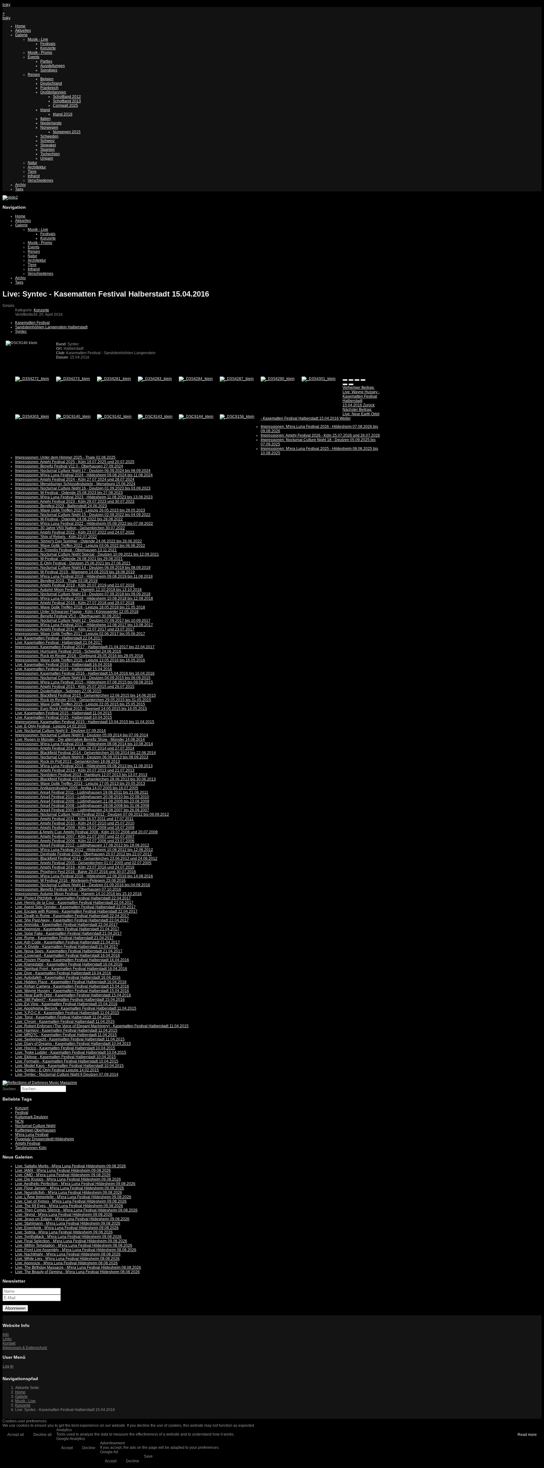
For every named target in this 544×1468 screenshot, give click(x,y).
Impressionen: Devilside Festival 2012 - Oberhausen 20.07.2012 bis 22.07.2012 (83, 854)
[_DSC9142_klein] (114, 416)
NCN (19, 1121)
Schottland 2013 (67, 101)
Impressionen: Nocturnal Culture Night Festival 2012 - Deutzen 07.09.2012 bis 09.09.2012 (92, 814)
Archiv (20, 185)
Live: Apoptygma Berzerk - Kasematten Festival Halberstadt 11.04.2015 (75, 1008)
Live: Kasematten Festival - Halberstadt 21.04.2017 (58, 642)
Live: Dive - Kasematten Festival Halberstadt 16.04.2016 (63, 973)
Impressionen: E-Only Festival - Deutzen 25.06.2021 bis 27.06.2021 (73, 563)
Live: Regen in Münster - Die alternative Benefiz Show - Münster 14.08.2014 (80, 739)
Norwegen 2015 (67, 132)
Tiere (32, 171)
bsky (6, 5)
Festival (21, 1112)
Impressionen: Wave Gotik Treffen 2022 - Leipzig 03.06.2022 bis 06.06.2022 (80, 545)
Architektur (37, 167)
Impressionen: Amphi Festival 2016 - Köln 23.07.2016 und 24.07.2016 (74, 867)
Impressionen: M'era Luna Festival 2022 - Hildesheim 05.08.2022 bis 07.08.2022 (84, 523)
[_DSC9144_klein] (196, 416)
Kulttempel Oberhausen (35, 1130)
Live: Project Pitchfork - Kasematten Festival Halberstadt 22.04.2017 (73, 898)
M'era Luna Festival (31, 1134)
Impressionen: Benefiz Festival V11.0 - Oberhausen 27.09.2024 (69, 466)
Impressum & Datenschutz (25, 1348)
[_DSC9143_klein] (155, 416)
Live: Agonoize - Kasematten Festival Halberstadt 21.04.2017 (67, 929)
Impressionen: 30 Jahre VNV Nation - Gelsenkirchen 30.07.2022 (70, 528)
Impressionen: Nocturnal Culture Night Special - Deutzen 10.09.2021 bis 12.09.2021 (87, 554)
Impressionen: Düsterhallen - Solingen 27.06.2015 (58, 691)
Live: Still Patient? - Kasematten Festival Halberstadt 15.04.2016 (70, 999)
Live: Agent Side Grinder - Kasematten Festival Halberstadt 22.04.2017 (75, 907)
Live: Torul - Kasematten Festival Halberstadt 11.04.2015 (63, 1017)
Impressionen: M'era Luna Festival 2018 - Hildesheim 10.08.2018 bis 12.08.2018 (84, 598)
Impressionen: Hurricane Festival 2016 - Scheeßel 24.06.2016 (68, 651)
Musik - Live (38, 39)
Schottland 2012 (67, 96)
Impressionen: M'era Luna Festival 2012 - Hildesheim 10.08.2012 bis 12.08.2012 (84, 849)
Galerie (21, 35)
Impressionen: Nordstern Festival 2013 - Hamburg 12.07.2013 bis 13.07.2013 (81, 775)
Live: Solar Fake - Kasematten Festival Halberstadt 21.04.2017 (68, 933)
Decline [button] (88, 1448)
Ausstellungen (52, 66)
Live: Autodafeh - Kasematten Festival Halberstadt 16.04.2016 (68, 977)
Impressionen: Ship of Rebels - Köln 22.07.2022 (56, 537)
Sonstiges (48, 70)
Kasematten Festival (32, 322)
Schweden (49, 136)
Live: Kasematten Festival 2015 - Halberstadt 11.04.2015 (63, 713)
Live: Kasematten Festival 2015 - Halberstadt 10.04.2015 (63, 717)
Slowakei (48, 145)
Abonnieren (15, 1308)
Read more (527, 1434)
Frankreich (49, 88)
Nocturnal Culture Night (35, 1126)
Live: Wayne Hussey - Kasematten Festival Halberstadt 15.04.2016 (72, 991)
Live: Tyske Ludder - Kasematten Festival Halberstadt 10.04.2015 (70, 1052)
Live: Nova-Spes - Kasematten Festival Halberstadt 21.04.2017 (68, 951)
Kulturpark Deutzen (31, 1117)
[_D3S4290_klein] (278, 379)
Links (7, 1339)
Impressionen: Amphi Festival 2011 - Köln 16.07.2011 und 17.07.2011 (74, 819)
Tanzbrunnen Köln (31, 1148)
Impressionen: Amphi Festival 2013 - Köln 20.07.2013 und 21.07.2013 (74, 770)
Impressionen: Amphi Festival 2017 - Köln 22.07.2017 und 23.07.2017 (74, 629)
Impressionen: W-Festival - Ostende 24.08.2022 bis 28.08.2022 (69, 519)
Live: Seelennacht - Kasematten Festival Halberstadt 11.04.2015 (70, 1039)
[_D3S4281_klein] (114, 379)
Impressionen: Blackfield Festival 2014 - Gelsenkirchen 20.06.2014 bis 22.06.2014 (85, 753)
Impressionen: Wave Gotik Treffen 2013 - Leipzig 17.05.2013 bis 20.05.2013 (80, 783)
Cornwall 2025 (65, 105)
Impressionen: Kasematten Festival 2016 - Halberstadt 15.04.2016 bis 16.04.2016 (85, 673)
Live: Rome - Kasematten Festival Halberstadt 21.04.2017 (64, 938)
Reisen (34, 74)
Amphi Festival (27, 1143)
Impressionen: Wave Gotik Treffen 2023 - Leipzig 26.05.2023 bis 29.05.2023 (80, 510)
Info (6, 1334)
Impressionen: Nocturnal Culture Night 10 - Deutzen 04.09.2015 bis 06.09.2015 (82, 678)
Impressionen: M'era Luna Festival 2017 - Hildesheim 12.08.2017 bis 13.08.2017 (84, 625)
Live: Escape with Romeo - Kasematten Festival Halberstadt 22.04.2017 (76, 911)
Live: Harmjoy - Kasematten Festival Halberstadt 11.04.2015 (66, 1030)
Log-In (8, 1366)
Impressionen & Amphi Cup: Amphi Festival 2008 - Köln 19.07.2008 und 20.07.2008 (86, 832)
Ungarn (46, 158)
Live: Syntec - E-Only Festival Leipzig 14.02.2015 (57, 1070)
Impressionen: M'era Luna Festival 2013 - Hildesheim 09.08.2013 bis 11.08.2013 (84, 766)
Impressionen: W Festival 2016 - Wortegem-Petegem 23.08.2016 (70, 880)
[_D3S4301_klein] (319, 379)
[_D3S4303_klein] (32, 416)
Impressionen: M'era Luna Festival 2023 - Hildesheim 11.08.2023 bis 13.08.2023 (84, 497)
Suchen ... (11, 1089)
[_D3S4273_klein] (73, 379)
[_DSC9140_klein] (73, 416)
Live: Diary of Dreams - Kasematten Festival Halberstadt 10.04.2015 (73, 1043)
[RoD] (40, 1082)
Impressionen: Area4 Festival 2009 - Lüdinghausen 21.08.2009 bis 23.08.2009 (82, 801)
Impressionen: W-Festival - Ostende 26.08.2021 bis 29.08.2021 (69, 559)
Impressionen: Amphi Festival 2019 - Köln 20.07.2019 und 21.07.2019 (74, 585)
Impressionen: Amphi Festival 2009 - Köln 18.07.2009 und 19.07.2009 (74, 827)
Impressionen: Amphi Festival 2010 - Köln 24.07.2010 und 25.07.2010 (74, 823)
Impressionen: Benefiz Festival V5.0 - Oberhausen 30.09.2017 (68, 616)
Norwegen (49, 127)
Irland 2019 (62, 114)
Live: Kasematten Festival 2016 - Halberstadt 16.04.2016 (63, 664)
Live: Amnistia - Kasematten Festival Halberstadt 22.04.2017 (66, 924)
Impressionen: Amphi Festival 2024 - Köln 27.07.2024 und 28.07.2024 (74, 479)
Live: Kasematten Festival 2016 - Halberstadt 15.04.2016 (63, 669)
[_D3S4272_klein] (32, 379)
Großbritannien (53, 92)
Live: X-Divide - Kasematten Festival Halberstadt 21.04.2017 (66, 946)
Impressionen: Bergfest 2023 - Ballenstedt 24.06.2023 (61, 506)
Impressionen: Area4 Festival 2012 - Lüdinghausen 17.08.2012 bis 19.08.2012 (82, 845)
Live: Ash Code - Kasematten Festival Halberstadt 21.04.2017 (67, 942)
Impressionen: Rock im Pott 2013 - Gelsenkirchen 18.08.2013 (67, 761)
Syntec (21, 331)
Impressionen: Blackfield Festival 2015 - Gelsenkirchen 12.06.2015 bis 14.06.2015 (85, 695)
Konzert (21, 1108)
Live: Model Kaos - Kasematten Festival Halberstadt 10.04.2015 (69, 1065)
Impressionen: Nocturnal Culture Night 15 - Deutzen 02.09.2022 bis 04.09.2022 (82, 515)
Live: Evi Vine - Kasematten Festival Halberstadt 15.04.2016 (66, 1004)
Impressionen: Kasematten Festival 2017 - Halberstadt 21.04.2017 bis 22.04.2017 (85, 647)
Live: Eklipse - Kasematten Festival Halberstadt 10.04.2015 (65, 1057)
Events (33, 57)
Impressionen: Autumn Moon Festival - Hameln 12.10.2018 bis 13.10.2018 (78, 589)
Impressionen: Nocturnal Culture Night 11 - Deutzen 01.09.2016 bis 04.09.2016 (82, 885)
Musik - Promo (40, 52)
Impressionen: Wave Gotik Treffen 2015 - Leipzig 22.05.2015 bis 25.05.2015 (80, 704)
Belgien (47, 79)
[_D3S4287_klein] (237, 379)
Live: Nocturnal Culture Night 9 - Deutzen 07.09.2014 (60, 730)
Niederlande (51, 123)
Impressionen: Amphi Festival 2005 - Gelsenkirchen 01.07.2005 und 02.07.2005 (83, 863)
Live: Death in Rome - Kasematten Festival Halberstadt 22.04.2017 (72, 916)
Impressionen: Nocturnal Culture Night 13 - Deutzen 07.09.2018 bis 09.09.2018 (82, 594)
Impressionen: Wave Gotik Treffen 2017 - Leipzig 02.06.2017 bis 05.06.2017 (80, 634)
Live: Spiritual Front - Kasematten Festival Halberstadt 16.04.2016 (71, 968)
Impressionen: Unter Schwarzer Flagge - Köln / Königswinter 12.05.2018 (77, 611)
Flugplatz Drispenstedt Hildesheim (44, 1139)
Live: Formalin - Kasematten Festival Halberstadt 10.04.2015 (66, 1061)
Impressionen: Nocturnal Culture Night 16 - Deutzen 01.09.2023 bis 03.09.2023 (82, 488)
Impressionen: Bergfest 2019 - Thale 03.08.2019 (56, 581)
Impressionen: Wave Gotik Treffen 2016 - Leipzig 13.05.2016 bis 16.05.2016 (80, 660)
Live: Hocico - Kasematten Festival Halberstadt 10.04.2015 (65, 1048)
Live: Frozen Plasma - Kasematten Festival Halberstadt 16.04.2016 (72, 960)
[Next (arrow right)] (351, 384)
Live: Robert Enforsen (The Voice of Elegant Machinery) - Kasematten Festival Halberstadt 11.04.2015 (102, 1026)
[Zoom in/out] (363, 380)
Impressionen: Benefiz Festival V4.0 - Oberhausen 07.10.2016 (68, 889)
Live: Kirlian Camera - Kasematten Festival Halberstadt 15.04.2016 (72, 986)
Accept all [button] (15, 1434)
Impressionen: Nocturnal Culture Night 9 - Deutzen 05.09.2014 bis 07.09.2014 (81, 735)
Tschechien (50, 154)
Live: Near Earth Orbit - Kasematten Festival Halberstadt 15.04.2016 (73, 995)
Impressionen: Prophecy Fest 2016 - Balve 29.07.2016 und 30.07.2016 (75, 872)
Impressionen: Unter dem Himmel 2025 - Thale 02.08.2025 (65, 457)
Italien (45, 118)
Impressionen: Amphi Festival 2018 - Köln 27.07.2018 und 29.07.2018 (74, 603)
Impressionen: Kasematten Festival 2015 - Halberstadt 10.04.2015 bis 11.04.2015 (84, 722)
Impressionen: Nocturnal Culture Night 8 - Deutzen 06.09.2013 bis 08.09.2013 (81, 757)
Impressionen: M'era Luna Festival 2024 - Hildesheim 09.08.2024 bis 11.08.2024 (84, 475)
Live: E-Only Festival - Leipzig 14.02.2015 (50, 726)
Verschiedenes (40, 180)
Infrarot (34, 176)
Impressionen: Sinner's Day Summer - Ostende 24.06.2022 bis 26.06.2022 (78, 541)
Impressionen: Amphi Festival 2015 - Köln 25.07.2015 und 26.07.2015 (74, 686)
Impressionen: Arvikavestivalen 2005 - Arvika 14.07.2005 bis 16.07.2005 (76, 788)
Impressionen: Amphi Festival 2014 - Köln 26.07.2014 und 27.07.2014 (74, 748)
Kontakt (9, 1343)
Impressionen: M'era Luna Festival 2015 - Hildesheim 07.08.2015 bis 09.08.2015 (84, 682)
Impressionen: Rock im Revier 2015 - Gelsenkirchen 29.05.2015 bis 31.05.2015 (83, 700)
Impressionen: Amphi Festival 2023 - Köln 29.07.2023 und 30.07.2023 (74, 501)
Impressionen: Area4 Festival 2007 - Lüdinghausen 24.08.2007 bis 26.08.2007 (82, 810)
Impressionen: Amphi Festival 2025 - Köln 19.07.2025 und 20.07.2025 (74, 462)
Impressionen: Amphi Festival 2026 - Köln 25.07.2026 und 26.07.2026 (320, 435)
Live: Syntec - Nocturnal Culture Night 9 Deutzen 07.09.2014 (66, 1074)
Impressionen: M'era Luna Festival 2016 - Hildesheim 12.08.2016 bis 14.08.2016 (84, 876)
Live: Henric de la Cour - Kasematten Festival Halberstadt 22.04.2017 (74, 902)
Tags (19, 189)
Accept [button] (67, 1448)
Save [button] (148, 1456)
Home (20, 26)
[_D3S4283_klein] (155, 379)
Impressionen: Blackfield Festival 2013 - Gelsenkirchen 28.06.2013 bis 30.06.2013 (85, 779)
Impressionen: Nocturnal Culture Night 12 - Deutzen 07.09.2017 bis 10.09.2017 (82, 620)
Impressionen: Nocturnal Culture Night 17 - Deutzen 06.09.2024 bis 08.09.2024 (82, 470)
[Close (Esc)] (345, 380)
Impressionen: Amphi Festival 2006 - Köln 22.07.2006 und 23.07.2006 (74, 841)
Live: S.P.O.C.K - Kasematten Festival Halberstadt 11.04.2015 (67, 1013)
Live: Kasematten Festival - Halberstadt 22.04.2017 (58, 638)
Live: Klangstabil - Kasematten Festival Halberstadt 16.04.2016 (68, 964)
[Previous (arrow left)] (345, 384)
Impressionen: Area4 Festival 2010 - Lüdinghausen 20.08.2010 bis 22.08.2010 (82, 797)
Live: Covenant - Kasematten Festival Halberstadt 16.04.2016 (67, 955)
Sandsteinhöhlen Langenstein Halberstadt (51, 327)
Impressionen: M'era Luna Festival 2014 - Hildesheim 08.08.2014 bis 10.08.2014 (84, 744)
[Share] (351, 380)
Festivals (47, 44)
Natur (32, 163)
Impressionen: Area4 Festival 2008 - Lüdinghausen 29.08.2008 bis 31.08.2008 (82, 805)
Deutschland (51, 83)
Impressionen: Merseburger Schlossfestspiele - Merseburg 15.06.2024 (75, 484)
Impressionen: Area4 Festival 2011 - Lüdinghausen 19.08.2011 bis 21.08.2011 (81, 792)
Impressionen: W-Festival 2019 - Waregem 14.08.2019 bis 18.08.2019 (75, 572)
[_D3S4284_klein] (196, 379)
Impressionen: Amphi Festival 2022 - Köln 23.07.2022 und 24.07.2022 (74, 532)
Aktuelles (23, 30)
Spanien (47, 149)
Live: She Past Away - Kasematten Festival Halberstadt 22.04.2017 (72, 920)
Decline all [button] (42, 1434)
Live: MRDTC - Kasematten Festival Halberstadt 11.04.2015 (66, 1035)
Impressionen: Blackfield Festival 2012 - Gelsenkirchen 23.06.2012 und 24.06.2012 (86, 858)
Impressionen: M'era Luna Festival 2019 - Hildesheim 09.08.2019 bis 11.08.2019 (84, 576)
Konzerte (48, 48)
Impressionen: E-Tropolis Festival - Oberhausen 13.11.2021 (66, 550)
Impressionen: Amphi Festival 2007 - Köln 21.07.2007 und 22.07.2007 (74, 836)
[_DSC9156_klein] (237, 416)
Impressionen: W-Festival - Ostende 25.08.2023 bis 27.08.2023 (69, 492)
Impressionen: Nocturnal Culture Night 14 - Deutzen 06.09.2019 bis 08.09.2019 (82, 567)
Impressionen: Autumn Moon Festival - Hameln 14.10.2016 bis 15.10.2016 (78, 894)
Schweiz (47, 141)
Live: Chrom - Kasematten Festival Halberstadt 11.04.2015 (65, 1021)
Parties (46, 61)
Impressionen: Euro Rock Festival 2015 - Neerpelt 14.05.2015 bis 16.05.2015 (81, 708)
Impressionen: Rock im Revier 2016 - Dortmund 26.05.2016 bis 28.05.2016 (79, 656)
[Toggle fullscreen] (357, 380)
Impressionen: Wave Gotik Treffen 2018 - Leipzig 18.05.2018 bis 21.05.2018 (80, 607)
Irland (45, 110)
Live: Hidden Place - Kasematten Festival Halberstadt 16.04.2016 (71, 982)
